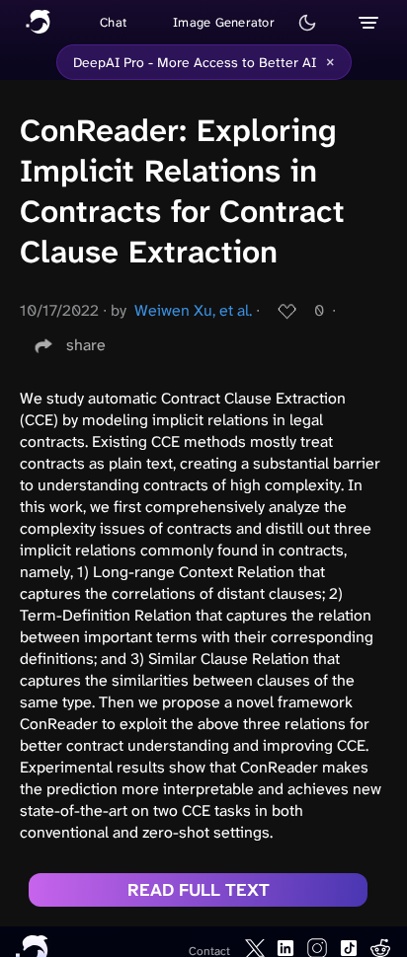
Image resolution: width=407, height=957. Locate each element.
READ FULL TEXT (198, 890)
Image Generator (224, 22)
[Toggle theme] (307, 22)
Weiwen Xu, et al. (193, 310)
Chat (113, 22)
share (86, 344)
